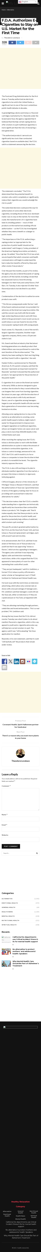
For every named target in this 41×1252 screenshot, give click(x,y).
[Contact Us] (4, 667)
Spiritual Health (9, 925)
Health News (7, 912)
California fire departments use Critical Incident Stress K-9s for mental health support (25, 939)
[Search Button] (37, 853)
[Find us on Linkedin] (16, 661)
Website (5, 835)
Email (4, 825)
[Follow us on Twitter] (10, 661)
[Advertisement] (20, 68)
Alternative (10, 10)
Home (4, 10)
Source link (6, 655)
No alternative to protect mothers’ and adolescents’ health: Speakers (24, 951)
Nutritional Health (10, 920)
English (24, 2)
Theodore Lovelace (12, 38)
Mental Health (8, 916)
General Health (8, 907)
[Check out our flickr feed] (28, 661)
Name (5, 814)
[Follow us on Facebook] (4, 661)
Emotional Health (10, 903)
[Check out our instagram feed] (22, 661)
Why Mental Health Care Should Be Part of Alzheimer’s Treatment (26, 963)
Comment (6, 786)
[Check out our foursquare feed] (34, 661)
